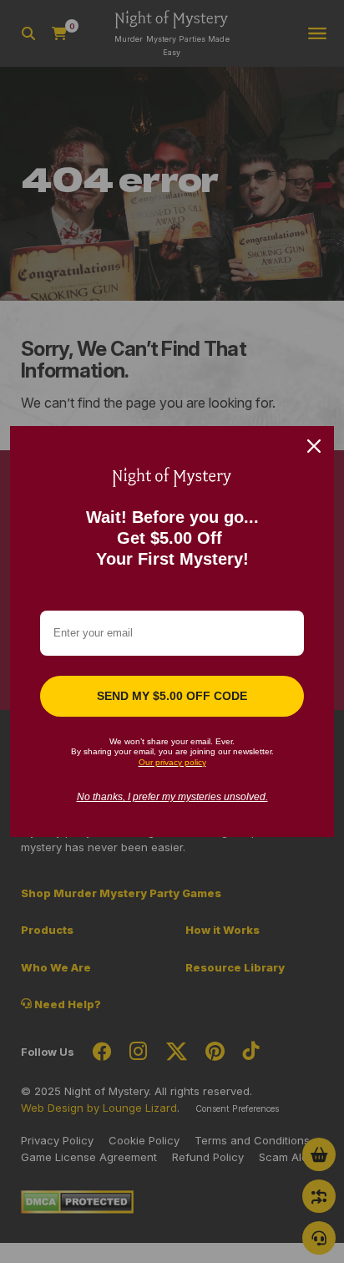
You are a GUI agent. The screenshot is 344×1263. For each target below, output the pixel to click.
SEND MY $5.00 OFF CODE (172, 696)
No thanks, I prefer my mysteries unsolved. (172, 797)
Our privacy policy (172, 762)
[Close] (314, 446)
